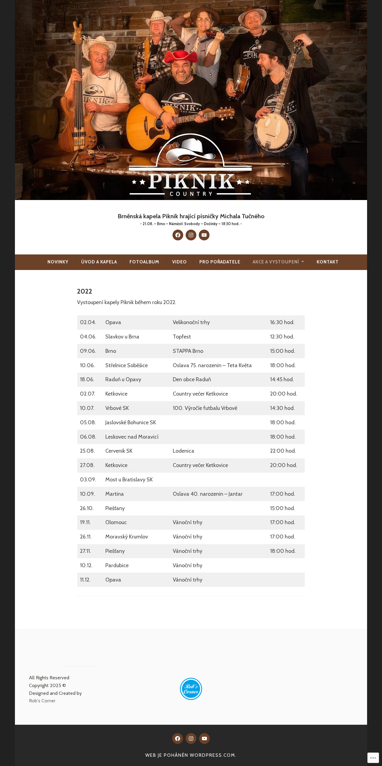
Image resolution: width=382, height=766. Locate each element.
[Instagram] (191, 235)
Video (179, 262)
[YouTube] (204, 235)
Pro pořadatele (219, 262)
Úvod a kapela (99, 262)
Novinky (57, 262)
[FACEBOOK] (178, 738)
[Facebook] (178, 235)
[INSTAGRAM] (191, 738)
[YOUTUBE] (204, 738)
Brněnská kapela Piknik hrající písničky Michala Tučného (191, 216)
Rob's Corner (42, 701)
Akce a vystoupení (276, 262)
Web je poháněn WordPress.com (190, 755)
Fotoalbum (144, 262)
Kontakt (328, 262)
